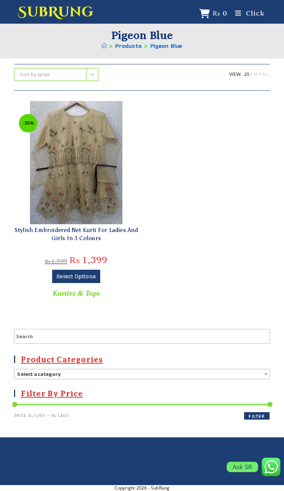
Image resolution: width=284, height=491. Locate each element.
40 (255, 74)
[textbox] (141, 374)
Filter (256, 416)
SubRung (55, 12)
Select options (76, 276)
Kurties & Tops (76, 293)
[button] (76, 108)
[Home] (104, 46)
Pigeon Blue (166, 46)
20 (246, 74)
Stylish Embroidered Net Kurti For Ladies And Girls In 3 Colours (76, 234)
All (266, 74)
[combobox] (142, 374)
